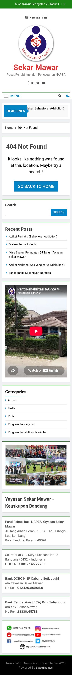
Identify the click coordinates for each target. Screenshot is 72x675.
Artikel (12, 400)
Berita (11, 408)
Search (10, 205)
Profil (11, 416)
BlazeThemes (44, 667)
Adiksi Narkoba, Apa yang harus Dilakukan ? (37, 4)
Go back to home (36, 186)
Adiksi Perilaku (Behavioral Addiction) (36, 108)
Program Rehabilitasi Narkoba (27, 432)
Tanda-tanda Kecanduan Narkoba (30, 273)
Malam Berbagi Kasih (22, 244)
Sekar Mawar (36, 67)
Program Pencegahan (21, 424)
